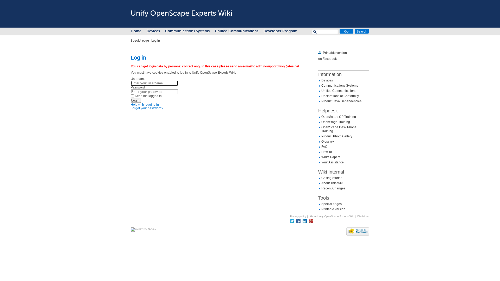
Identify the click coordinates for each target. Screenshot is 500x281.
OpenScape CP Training (338, 117)
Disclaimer (363, 216)
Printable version (335, 53)
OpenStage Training (335, 122)
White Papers (330, 157)
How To (326, 152)
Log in (155, 40)
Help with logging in (145, 104)
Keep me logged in (148, 96)
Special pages (331, 204)
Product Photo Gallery (336, 136)
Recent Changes (333, 188)
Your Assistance (332, 162)
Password (138, 87)
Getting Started (331, 178)
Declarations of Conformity (340, 96)
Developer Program (280, 31)
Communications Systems (187, 31)
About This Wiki (332, 183)
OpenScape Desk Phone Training (339, 129)
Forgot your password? (147, 108)
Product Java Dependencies (341, 101)
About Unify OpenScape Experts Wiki (331, 216)
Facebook (330, 59)
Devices (153, 31)
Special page (140, 40)
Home (136, 31)
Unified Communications (236, 31)
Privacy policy (298, 216)
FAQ (324, 147)
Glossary (327, 141)
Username (138, 79)
